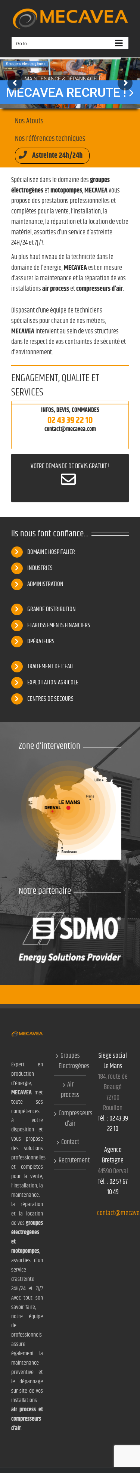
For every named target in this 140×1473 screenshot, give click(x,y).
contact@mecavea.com (70, 429)
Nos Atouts (29, 121)
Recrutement (70, 1160)
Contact (70, 1142)
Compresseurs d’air (70, 1118)
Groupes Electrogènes (70, 1061)
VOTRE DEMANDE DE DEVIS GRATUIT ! (70, 466)
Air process (70, 1089)
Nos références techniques (50, 139)
